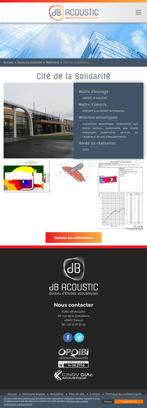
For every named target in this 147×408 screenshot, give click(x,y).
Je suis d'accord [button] (129, 401)
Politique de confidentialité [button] (18, 404)
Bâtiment (52, 62)
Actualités (56, 393)
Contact (95, 393)
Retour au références (73, 237)
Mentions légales (33, 393)
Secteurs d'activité (30, 62)
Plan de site (76, 393)
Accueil (8, 62)
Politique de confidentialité (123, 393)
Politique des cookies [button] (77, 401)
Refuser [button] (108, 401)
